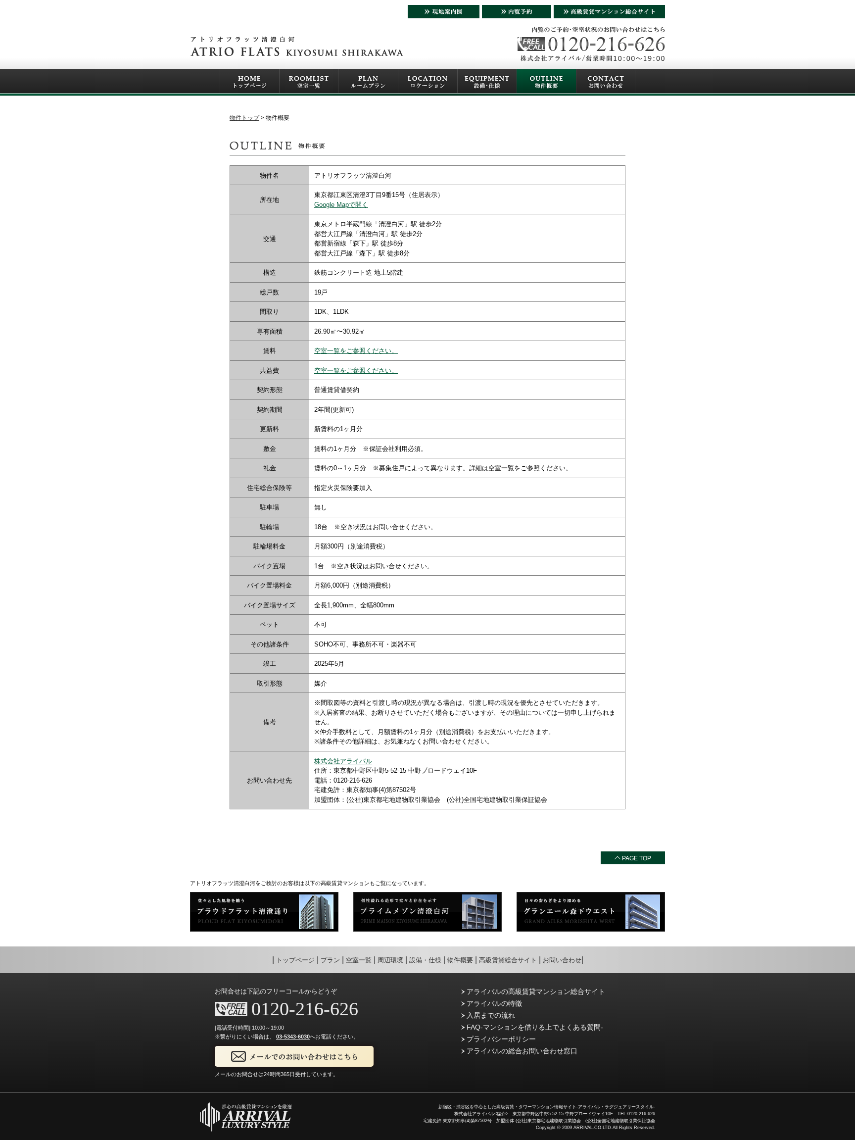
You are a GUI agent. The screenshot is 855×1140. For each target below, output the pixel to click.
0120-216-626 (304, 1008)
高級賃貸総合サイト (508, 960)
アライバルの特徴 (493, 1003)
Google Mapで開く (341, 204)
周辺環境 (390, 960)
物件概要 (460, 960)
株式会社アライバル (343, 761)
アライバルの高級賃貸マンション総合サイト (535, 991)
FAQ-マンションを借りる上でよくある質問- (534, 1027)
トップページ (295, 960)
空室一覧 (359, 960)
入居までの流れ (490, 1015)
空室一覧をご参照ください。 (356, 350)
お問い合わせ (562, 960)
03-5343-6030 (293, 1037)
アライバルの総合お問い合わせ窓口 (521, 1051)
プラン (330, 960)
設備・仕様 (425, 960)
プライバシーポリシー (500, 1039)
